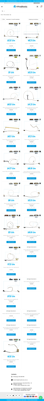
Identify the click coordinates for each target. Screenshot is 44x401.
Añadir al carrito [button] (11, 50)
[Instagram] (34, 3)
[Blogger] (39, 3)
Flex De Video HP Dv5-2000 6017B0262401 (31, 327)
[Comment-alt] (7, 395)
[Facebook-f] (19, 395)
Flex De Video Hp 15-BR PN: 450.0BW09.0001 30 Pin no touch (11, 76)
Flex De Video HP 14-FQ (11, 43)
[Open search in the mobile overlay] (22, 11)
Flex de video (6, 14)
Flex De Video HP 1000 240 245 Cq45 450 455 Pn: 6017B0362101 (32, 342)
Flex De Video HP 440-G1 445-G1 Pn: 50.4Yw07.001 (32, 140)
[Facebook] (35, 3)
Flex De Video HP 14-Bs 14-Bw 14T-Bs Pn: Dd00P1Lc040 (31, 204)
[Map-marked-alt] (13, 395)
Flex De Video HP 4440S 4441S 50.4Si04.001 (11, 313)
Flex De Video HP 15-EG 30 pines (31, 43)
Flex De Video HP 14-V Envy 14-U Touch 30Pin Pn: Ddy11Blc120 (11, 236)
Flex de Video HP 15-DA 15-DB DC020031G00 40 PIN (11, 172)
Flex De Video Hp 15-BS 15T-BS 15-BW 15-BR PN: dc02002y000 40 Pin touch (11, 108)
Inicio (2, 14)
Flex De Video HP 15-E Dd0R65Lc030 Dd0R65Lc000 (11, 300)
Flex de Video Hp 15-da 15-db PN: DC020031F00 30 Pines (31, 108)
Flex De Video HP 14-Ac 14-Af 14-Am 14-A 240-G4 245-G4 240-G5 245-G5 (32, 250)
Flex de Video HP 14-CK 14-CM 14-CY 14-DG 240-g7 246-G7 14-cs (11, 140)
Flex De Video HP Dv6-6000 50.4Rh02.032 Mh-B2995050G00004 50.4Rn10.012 (11, 328)
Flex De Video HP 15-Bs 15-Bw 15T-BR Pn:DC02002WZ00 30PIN (11, 204)
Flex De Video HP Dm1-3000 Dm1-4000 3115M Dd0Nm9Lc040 (11, 360)
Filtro (4, 19)
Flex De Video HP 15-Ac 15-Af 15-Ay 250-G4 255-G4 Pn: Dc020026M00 (31, 236)
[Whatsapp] (10, 395)
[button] (40, 397)
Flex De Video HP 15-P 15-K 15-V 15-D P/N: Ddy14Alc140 (32, 282)
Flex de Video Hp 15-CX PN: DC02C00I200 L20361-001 (32, 76)
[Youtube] (37, 3)
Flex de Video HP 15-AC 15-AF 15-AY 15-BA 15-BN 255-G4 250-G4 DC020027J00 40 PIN (31, 172)
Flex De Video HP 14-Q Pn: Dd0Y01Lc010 (11, 267)
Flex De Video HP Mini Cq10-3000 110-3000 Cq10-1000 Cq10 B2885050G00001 (31, 314)
